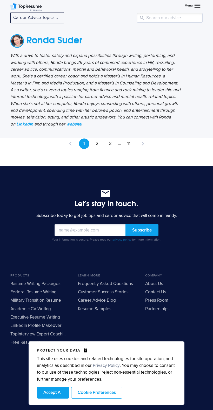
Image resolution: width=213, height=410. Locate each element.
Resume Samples (94, 309)
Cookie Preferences (97, 392)
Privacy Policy (106, 365)
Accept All (53, 392)
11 (128, 143)
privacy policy (121, 239)
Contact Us (155, 292)
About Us (154, 283)
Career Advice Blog (97, 300)
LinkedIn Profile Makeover (36, 325)
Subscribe (142, 230)
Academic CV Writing (30, 309)
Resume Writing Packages (35, 283)
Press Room (156, 300)
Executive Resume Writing (35, 317)
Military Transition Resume (35, 300)
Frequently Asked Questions (105, 283)
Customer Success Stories (103, 292)
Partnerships (157, 309)
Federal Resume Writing (33, 292)
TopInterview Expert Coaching (39, 334)
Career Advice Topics (34, 17)
